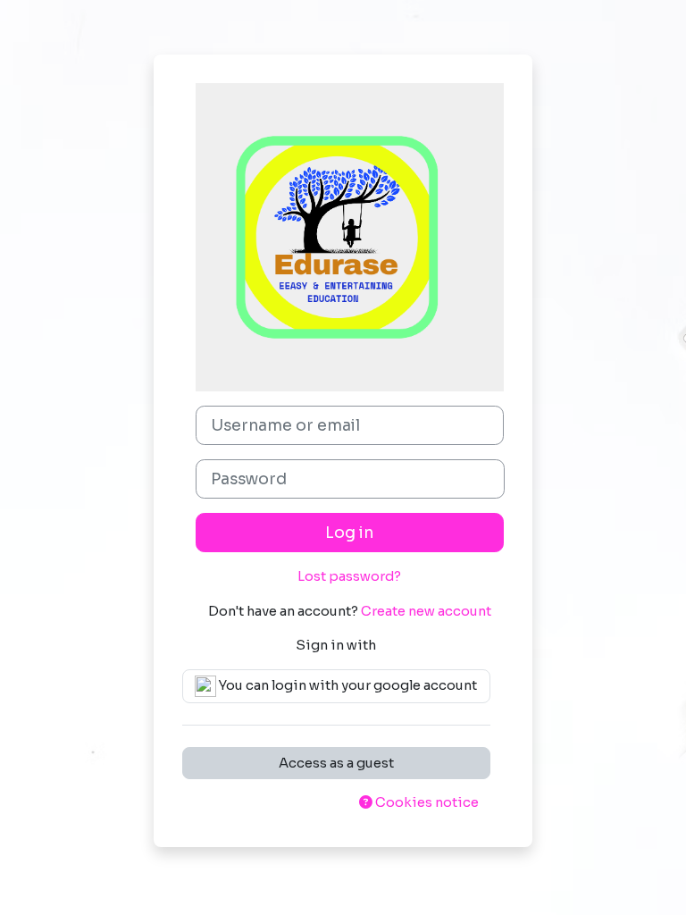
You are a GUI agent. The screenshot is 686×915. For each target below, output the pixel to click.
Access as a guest (336, 763)
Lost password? (349, 576)
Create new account (426, 611)
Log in (349, 532)
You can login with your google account (346, 685)
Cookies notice (425, 802)
